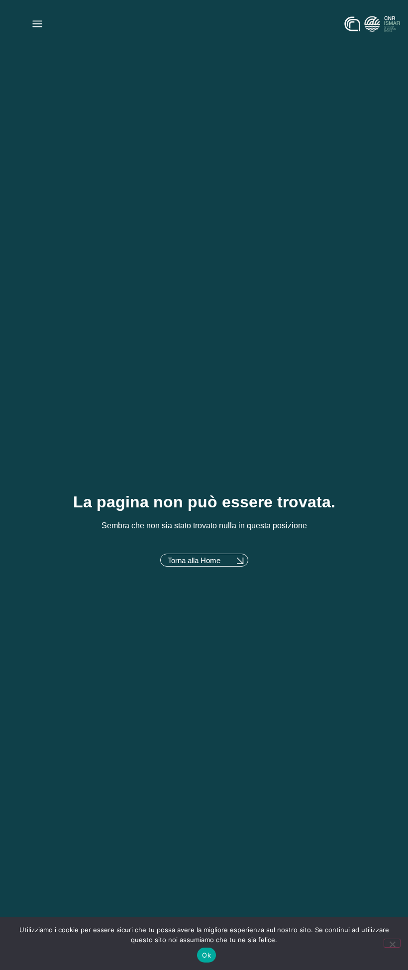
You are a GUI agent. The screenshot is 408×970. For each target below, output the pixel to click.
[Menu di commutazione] (37, 24)
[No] (392, 943)
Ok (206, 955)
